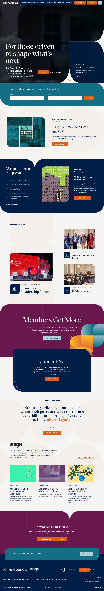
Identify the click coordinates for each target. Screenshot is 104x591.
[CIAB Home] (10, 3)
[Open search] (100, 3)
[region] (87, 70)
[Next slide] (95, 149)
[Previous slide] (90, 149)
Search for (12, 94)
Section (50, 94)
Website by (96, 587)
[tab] (77, 76)
